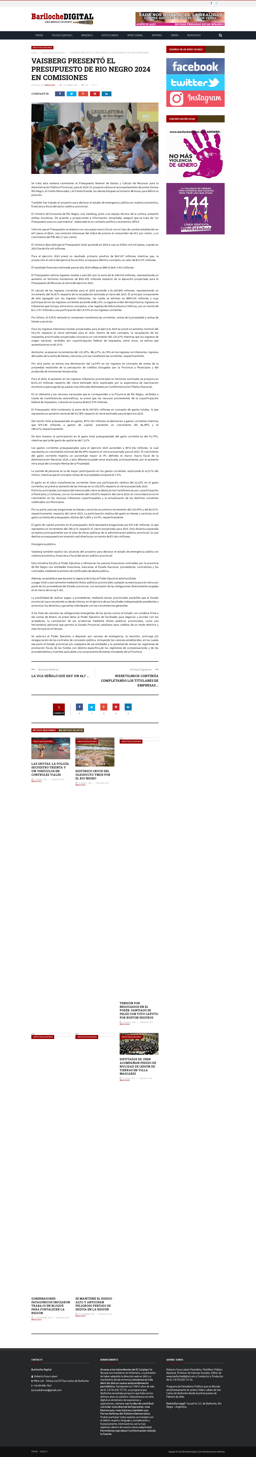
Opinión (174, 35)
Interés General (135, 35)
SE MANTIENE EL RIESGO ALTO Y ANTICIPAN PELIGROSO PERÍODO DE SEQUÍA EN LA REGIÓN (93, 1304)
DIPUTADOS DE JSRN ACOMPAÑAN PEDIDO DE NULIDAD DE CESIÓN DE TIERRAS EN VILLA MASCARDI (138, 1066)
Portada (39, 35)
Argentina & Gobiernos (42, 47)
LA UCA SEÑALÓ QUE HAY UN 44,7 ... (60, 676)
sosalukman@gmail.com (47, 1391)
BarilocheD (50, 85)
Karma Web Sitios (218, 1451)
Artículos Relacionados (44, 730)
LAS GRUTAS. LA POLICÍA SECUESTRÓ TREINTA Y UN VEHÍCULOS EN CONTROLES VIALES (50, 769)
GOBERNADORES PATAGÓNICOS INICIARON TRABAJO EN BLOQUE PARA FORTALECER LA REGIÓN (50, 1306)
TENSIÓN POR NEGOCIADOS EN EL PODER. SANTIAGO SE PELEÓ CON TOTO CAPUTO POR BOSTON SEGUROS (139, 1010)
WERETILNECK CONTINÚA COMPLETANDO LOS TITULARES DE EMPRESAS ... (129, 680)
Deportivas (157, 35)
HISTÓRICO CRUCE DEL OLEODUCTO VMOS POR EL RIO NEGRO (92, 774)
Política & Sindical (110, 35)
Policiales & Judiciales (62, 35)
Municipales (87, 35)
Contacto (43, 1451)
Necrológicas (194, 35)
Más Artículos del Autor (71, 730)
